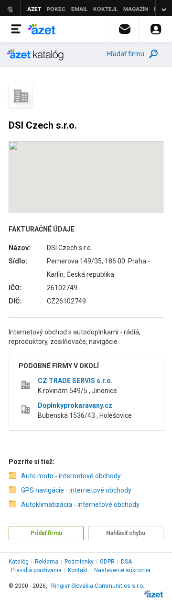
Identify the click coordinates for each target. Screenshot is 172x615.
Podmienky (79, 561)
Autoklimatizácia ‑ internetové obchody (80, 504)
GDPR (107, 561)
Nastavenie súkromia (122, 570)
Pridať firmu (46, 533)
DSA (126, 561)
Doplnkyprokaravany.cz (75, 405)
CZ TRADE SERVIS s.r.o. (75, 380)
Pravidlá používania (36, 570)
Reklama (46, 561)
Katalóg (19, 561)
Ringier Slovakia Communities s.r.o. (97, 586)
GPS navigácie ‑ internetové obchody (76, 490)
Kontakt (78, 570)
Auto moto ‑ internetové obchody (71, 476)
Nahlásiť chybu (125, 533)
